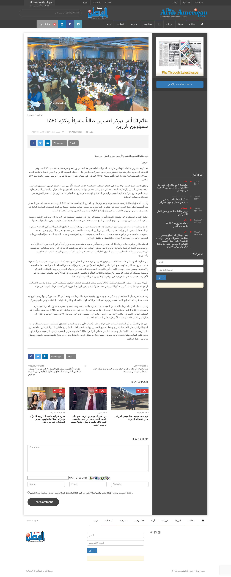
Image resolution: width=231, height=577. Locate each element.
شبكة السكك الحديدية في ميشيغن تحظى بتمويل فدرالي (173, 201)
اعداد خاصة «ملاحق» (180, 84)
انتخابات (120, 24)
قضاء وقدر (147, 24)
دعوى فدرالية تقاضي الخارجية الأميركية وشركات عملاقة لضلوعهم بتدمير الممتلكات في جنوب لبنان (47, 419)
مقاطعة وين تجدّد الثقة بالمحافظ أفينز (177, 225)
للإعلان (175, 2)
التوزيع (85, 2)
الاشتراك (96, 2)
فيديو (109, 24)
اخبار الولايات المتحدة (179, 196)
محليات (192, 24)
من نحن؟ (186, 2)
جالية (39, 115)
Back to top (32, 521)
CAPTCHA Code (78, 477)
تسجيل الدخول (46, 24)
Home (31, 115)
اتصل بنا (108, 2)
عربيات (169, 24)
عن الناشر (199, 2)
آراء (159, 24)
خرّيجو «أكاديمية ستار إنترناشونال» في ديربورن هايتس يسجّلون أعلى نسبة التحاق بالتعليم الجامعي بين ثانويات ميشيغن (54, 371)
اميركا (180, 24)
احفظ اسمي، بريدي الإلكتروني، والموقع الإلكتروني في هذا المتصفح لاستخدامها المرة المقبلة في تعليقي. (81, 492)
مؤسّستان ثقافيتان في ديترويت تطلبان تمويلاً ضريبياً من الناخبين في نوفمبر (172, 187)
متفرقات (133, 24)
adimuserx (77, 132)
